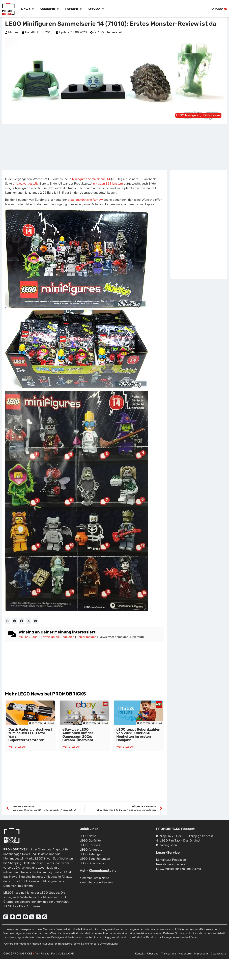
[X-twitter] (31, 916)
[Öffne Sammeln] (57, 8)
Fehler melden (86, 637)
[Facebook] (25, 916)
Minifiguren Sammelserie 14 (91, 179)
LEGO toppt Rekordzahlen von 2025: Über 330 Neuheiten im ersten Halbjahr (138, 734)
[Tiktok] (12, 916)
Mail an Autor (28, 637)
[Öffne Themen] (80, 8)
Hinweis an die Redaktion (56, 637)
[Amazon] (38, 916)
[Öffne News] (32, 8)
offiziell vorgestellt (25, 184)
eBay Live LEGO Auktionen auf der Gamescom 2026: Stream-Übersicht (77, 734)
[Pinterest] (44, 916)
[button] (7, 621)
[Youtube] (18, 916)
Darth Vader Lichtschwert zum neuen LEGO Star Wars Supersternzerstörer (30, 734)
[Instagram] (5, 916)
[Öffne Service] (102, 8)
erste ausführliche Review (85, 200)
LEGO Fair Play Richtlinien (22, 906)
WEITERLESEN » (17, 746)
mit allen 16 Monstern (108, 184)
